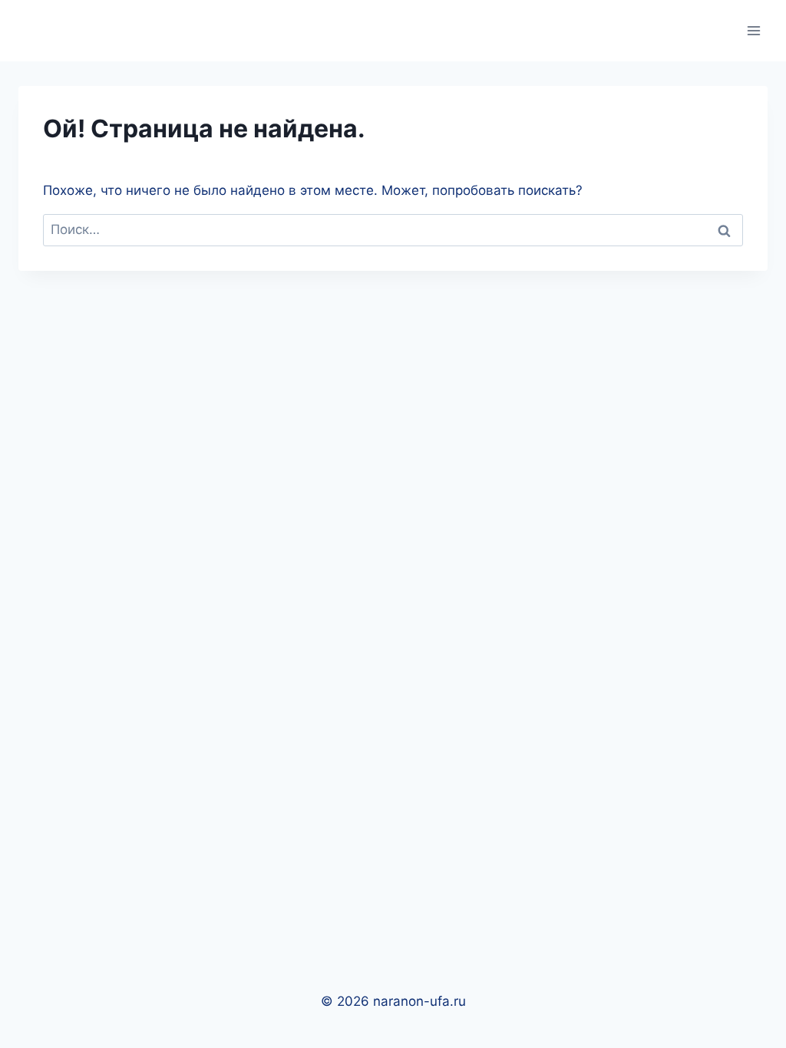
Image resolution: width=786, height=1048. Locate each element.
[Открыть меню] (753, 30)
